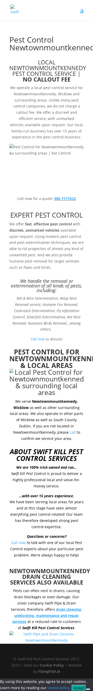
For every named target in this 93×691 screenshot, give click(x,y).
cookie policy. (59, 687)
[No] (88, 689)
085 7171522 (65, 198)
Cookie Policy (52, 665)
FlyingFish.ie (49, 671)
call (73, 432)
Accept (79, 688)
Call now (38, 339)
